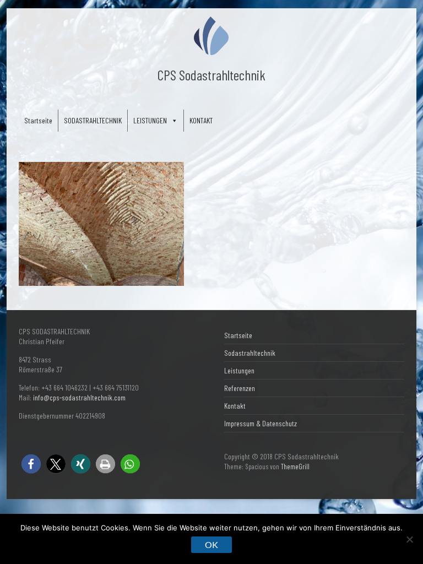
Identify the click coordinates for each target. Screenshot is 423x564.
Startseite (38, 120)
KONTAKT (201, 120)
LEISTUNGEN (150, 120)
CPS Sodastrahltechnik (211, 74)
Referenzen (239, 388)
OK (211, 544)
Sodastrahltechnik (249, 352)
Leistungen (239, 370)
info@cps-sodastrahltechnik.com (79, 397)
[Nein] (409, 539)
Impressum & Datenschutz (260, 423)
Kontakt (235, 405)
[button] (31, 464)
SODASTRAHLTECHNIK (93, 120)
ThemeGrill (295, 466)
